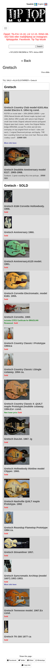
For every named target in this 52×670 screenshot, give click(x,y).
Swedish (30, 4)
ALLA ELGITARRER (21, 80)
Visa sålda (45, 72)
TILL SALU (7, 80)
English (41, 4)
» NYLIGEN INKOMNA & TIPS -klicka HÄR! (26, 52)
